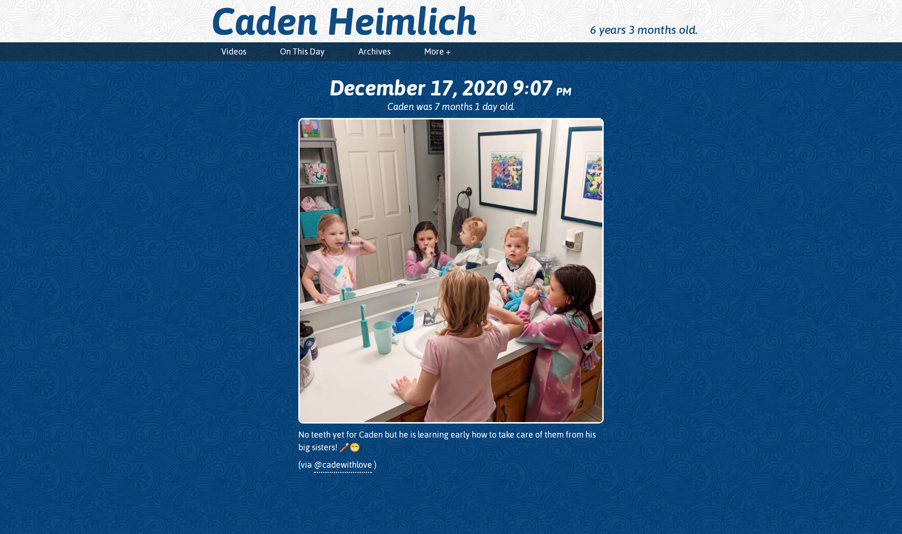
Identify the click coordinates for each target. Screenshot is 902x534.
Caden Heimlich (344, 21)
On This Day (302, 51)
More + (437, 51)
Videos (233, 51)
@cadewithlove (343, 465)
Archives (374, 51)
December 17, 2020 (450, 88)
